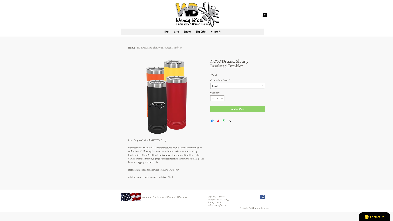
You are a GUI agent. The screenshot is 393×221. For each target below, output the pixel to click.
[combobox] (237, 86)
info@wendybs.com (217, 205)
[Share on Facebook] (212, 121)
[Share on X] (230, 121)
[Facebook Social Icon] (262, 197)
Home (131, 47)
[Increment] (222, 98)
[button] (264, 14)
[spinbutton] (217, 98)
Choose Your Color (220, 80)
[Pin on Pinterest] (218, 121)
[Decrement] (213, 98)
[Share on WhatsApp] (224, 121)
